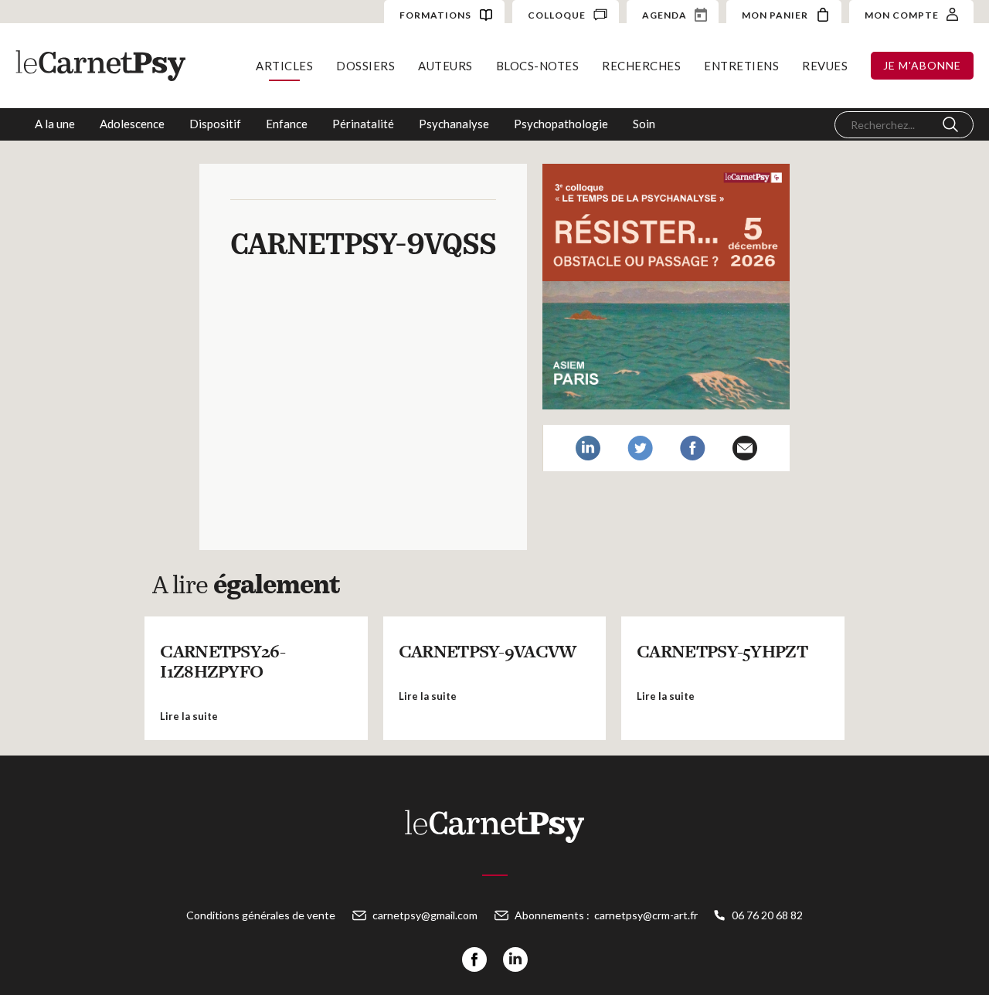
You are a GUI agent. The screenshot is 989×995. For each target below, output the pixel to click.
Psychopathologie (561, 124)
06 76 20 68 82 (767, 915)
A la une (55, 124)
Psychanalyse (454, 124)
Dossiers (365, 66)
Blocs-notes (537, 66)
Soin (644, 124)
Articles (284, 66)
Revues (825, 66)
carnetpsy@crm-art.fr (646, 915)
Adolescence (132, 124)
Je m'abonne (922, 65)
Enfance (287, 124)
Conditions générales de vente (260, 915)
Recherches (641, 66)
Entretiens (741, 66)
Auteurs (445, 66)
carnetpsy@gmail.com (425, 915)
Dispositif (215, 124)
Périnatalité (363, 124)
